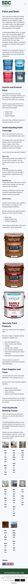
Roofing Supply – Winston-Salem (14, 540)
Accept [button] (17, 580)
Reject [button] (22, 580)
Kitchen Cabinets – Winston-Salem (5, 462)
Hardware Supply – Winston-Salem (14, 461)
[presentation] (5, 444)
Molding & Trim (22, 455)
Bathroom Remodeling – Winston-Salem (14, 502)
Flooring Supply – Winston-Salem (5, 541)
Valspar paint (11, 104)
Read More (14, 583)
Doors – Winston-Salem (22, 497)
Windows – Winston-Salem (5, 498)
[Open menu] (25, 4)
